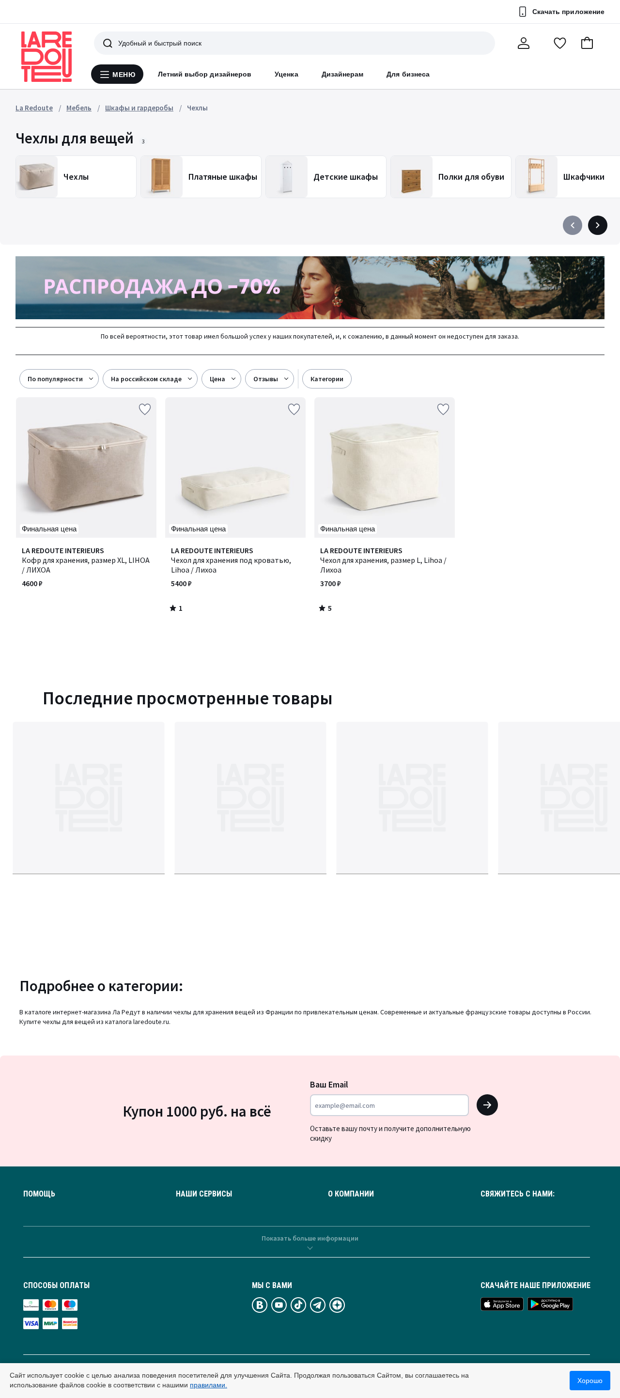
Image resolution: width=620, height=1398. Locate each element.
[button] (587, 43)
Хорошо (590, 1380)
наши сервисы (204, 1194)
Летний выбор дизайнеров (205, 74)
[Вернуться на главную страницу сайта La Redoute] (46, 56)
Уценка (286, 74)
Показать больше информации (310, 1238)
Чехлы (197, 107)
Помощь (39, 1194)
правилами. (208, 1385)
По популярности (55, 378)
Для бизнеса (408, 74)
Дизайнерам (343, 74)
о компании (351, 1194)
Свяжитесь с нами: (517, 1194)
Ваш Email (329, 1084)
